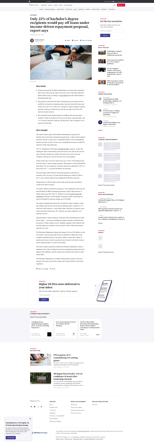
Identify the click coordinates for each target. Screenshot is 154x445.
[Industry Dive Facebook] (34, 406)
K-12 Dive (49, 1)
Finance (42, 9)
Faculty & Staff (96, 9)
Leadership (81, 9)
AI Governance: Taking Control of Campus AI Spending (111, 112)
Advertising (74, 404)
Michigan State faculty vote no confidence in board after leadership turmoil (68, 376)
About (51, 404)
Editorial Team (54, 407)
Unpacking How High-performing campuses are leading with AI (112, 101)
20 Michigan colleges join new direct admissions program (114, 53)
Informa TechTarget (83, 431)
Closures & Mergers (50, 9)
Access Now (10, 437)
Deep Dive (44, 5)
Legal (75, 9)
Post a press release (109, 185)
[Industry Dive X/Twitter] (38, 406)
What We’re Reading (55, 421)
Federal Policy (60, 9)
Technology (111, 9)
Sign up (122, 5)
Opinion (50, 5)
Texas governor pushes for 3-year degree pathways (115, 62)
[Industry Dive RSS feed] (41, 406)
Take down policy (78, 439)
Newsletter (53, 413)
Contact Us (53, 410)
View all (100, 130)
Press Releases (68, 5)
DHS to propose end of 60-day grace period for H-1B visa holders (115, 83)
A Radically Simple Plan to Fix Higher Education (111, 201)
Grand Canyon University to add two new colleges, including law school (111, 218)
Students (88, 9)
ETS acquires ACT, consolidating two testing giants (65, 358)
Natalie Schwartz (39, 39)
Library (56, 5)
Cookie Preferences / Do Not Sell (93, 439)
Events (61, 5)
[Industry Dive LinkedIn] (31, 406)
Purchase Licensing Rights (57, 416)
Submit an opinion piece (77, 410)
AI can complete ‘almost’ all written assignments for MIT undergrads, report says (114, 72)
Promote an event (108, 252)
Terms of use (68, 439)
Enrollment (104, 9)
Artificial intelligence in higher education (111, 123)
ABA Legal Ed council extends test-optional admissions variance (110, 210)
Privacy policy (60, 439)
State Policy (69, 9)
